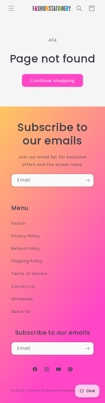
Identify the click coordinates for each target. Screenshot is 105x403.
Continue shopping (52, 80)
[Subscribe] (87, 180)
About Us (20, 311)
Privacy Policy (25, 236)
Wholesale (22, 299)
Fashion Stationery (42, 390)
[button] (11, 8)
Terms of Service (29, 273)
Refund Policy (25, 248)
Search (18, 223)
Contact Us (23, 286)
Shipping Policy (27, 261)
